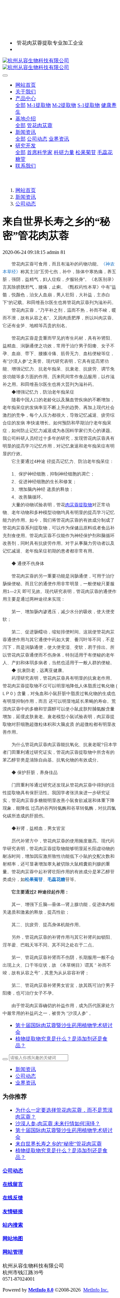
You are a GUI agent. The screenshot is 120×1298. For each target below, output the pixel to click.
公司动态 (25, 203)
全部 (20, 105)
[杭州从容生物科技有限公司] (60, 64)
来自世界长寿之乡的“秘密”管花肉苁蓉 (58, 1143)
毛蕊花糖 (56, 879)
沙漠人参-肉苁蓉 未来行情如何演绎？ (57, 1123)
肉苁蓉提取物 (78, 504)
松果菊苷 (34, 879)
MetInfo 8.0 (40, 1290)
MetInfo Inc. (95, 1290)
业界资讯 (25, 1082)
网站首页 (25, 85)
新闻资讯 (25, 197)
